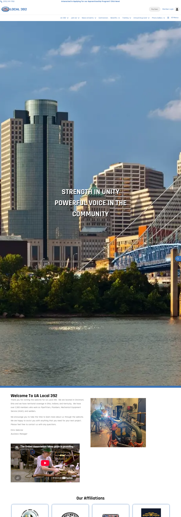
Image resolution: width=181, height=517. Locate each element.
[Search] (178, 258)
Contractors (103, 18)
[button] (170, 9)
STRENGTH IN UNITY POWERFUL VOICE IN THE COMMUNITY (91, 203)
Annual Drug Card (140, 18)
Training (125, 18)
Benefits (114, 18)
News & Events (88, 18)
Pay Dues (154, 9)
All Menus (175, 17)
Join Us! (74, 18)
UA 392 (63, 18)
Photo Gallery (157, 18)
